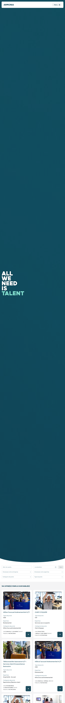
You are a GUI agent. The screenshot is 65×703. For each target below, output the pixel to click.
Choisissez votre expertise (41, 572)
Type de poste (38, 577)
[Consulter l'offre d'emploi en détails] (28, 634)
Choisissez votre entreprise (10, 572)
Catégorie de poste (8, 577)
